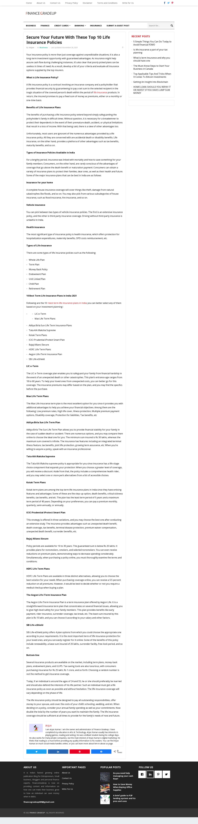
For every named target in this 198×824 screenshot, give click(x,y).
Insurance (96, 25)
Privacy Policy (71, 2)
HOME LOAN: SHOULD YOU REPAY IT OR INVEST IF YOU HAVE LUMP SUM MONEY (152, 89)
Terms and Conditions (107, 2)
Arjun (31, 47)
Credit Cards (61, 25)
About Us (41, 2)
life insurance (100, 92)
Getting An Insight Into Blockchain (150, 81)
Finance (45, 25)
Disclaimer (87, 2)
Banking (79, 25)
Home (29, 2)
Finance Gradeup (37, 812)
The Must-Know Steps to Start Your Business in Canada (151, 67)
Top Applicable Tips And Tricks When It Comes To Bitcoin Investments (152, 75)
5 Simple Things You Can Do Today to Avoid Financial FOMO (152, 43)
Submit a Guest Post (118, 25)
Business (31, 25)
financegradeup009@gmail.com (39, 802)
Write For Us (67, 789)
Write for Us (128, 2)
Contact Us (55, 2)
